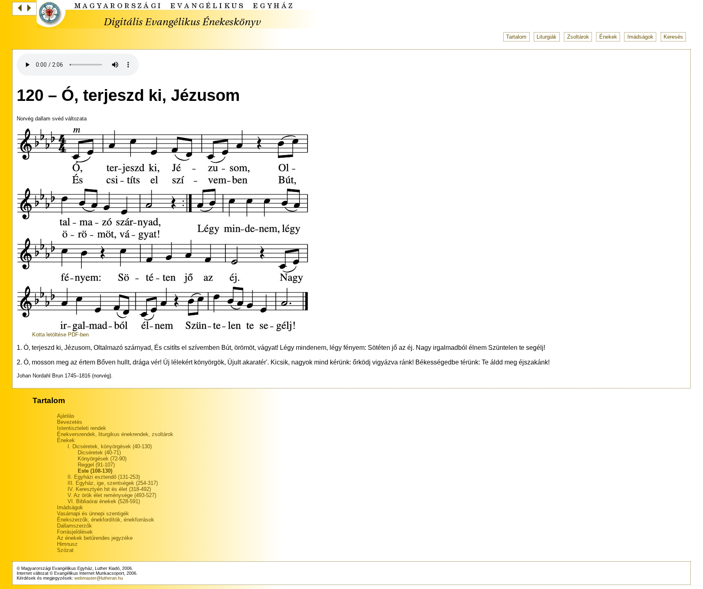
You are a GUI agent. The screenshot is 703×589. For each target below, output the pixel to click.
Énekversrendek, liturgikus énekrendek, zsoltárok (115, 434)
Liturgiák (547, 37)
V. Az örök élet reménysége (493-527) (112, 495)
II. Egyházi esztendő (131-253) (104, 477)
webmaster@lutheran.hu (98, 578)
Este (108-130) (95, 471)
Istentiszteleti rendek (81, 428)
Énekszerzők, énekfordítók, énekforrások (105, 520)
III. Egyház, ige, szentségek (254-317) (113, 483)
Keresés (673, 37)
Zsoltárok (578, 37)
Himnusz (67, 544)
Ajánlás (65, 416)
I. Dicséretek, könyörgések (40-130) (110, 446)
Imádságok (640, 37)
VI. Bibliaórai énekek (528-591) (104, 501)
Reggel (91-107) (96, 465)
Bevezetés (69, 422)
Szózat (65, 550)
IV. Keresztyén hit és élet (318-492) (109, 489)
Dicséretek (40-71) (99, 452)
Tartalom (516, 37)
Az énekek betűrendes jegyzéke (95, 538)
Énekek (608, 37)
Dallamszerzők (74, 526)
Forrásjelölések (75, 532)
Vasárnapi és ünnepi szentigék (93, 513)
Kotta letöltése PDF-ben (60, 335)
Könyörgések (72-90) (102, 459)
